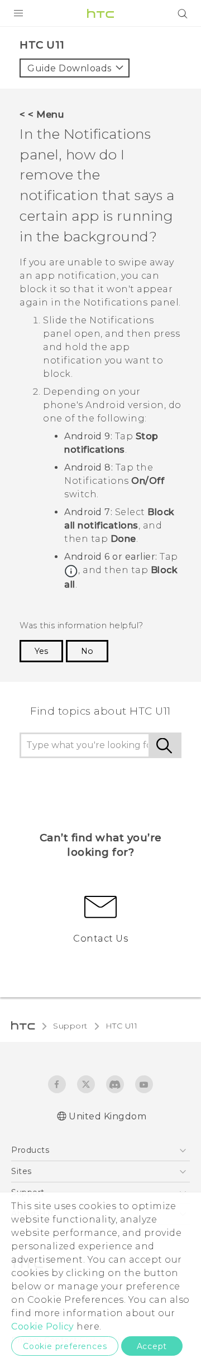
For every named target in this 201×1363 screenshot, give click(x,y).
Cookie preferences (65, 1346)
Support (70, 1026)
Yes (41, 651)
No (87, 651)
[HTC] (100, 13)
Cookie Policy (42, 1326)
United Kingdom (107, 1116)
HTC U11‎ (122, 1026)
